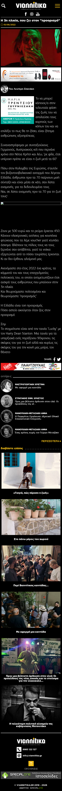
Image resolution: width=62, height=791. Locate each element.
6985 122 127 (30, 749)
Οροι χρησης (31, 769)
